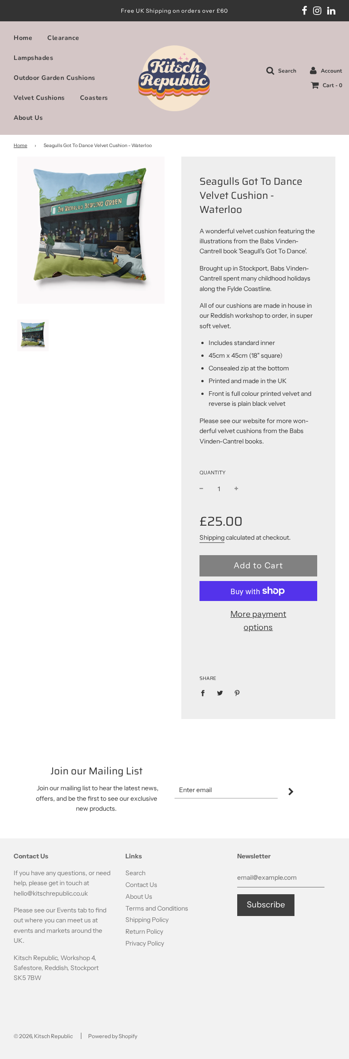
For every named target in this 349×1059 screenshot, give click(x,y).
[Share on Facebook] (205, 693)
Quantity (212, 472)
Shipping (211, 537)
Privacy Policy (144, 943)
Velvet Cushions (39, 98)
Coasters (94, 98)
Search (135, 873)
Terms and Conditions (156, 908)
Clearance (63, 38)
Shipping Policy (147, 920)
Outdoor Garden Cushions (54, 78)
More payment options (258, 620)
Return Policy (144, 931)
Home (23, 38)
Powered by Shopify (112, 1036)
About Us (28, 117)
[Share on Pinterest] (237, 693)
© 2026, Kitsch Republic (43, 1036)
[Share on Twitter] (220, 693)
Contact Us (141, 885)
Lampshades (33, 58)
